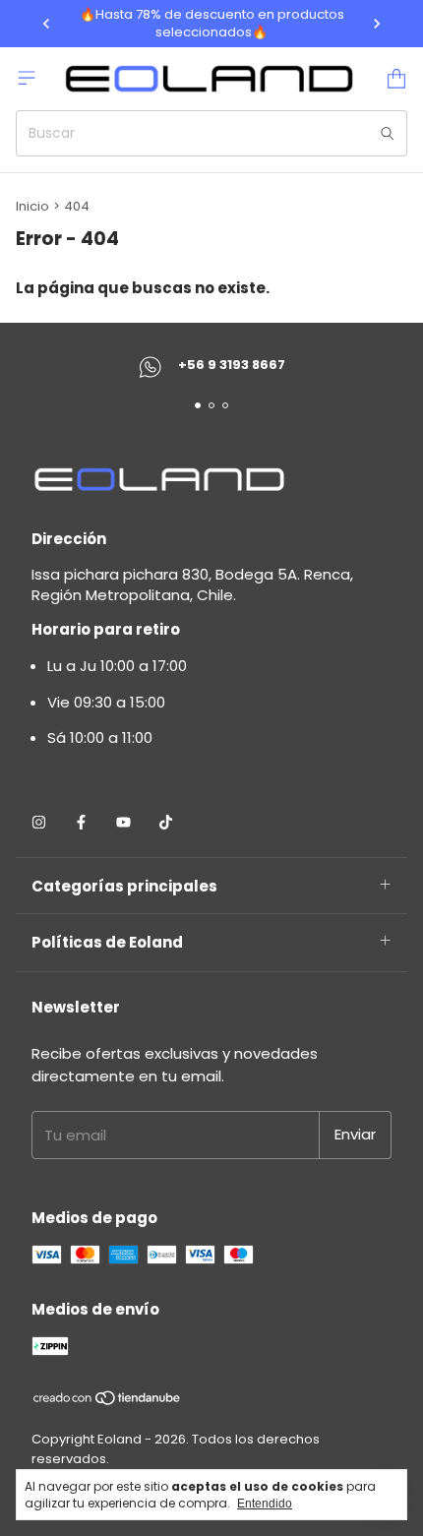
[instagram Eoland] (38, 822)
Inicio (32, 206)
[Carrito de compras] (396, 79)
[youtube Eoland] (123, 822)
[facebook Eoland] (81, 822)
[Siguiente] (377, 23)
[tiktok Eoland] (165, 822)
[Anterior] (46, 23)
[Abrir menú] (26, 78)
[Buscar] (387, 133)
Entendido (264, 1503)
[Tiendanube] (107, 1401)
